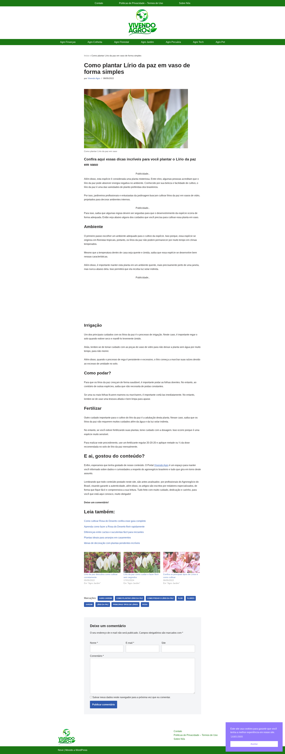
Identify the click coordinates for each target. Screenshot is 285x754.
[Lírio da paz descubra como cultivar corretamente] (102, 562)
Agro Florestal (121, 42)
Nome (94, 643)
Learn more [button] (237, 736)
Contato (99, 3)
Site (164, 643)
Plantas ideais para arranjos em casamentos (107, 537)
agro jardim (105, 598)
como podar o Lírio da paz (160, 598)
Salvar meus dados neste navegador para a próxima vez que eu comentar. (131, 697)
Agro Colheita (95, 42)
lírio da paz (103, 604)
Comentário (97, 656)
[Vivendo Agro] (142, 22)
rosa (145, 604)
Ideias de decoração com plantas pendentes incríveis (112, 543)
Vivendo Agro (94, 78)
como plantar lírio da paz (129, 598)
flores (190, 598)
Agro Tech (198, 42)
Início (86, 55)
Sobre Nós (184, 3)
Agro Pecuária (173, 42)
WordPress (81, 750)
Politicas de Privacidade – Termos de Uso (141, 3)
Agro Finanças (68, 42)
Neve (61, 750)
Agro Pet (220, 42)
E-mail (130, 643)
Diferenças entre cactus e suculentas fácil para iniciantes (114, 532)
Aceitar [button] (254, 744)
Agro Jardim (147, 42)
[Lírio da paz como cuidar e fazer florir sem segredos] (142, 562)
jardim (89, 604)
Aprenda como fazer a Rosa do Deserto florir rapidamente (114, 526)
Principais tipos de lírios (125, 604)
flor (180, 598)
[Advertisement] (142, 300)
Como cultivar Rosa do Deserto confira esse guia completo (115, 521)
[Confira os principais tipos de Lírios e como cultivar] (181, 562)
